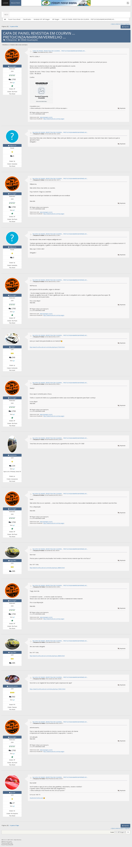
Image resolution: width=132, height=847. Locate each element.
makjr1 (13, 347)
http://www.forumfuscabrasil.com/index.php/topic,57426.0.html (47, 347)
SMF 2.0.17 (4, 839)
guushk (13, 792)
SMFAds (3, 841)
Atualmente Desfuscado (36, 798)
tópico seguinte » (125, 24)
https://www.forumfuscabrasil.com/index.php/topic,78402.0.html (47, 689)
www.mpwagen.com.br (46, 117)
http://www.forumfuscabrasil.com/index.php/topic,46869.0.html (47, 568)
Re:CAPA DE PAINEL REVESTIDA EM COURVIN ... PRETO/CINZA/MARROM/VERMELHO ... (60, 132)
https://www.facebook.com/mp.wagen (53, 119)
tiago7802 (13, 560)
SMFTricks (9, 843)
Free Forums (9, 841)
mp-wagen (13, 66)
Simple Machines (17, 839)
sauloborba (13, 455)
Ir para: (112, 832)
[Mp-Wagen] (12, 85)
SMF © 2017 (10, 839)
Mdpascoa (13, 145)
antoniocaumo (13, 686)
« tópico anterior (115, 24)
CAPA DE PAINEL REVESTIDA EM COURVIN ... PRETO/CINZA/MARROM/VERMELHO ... (59, 51)
